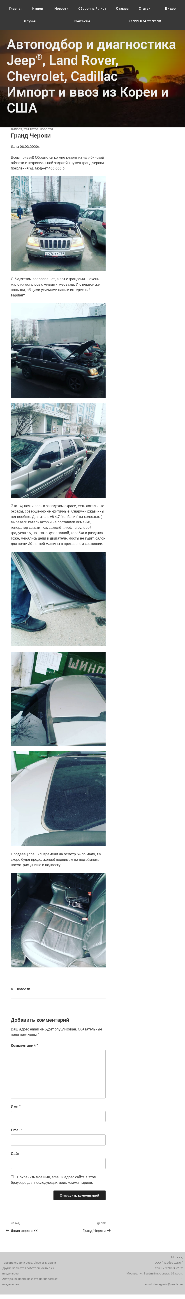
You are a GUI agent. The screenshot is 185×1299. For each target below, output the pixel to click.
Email (17, 1129)
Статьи (144, 9)
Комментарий (24, 1045)
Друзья (30, 21)
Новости (61, 9)
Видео (170, 9)
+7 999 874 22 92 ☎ (144, 21)
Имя (16, 1106)
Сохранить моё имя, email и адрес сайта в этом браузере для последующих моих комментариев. (53, 1179)
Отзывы (122, 9)
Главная (16, 9)
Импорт (38, 9)
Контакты (82, 21)
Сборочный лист (92, 9)
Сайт (15, 1153)
